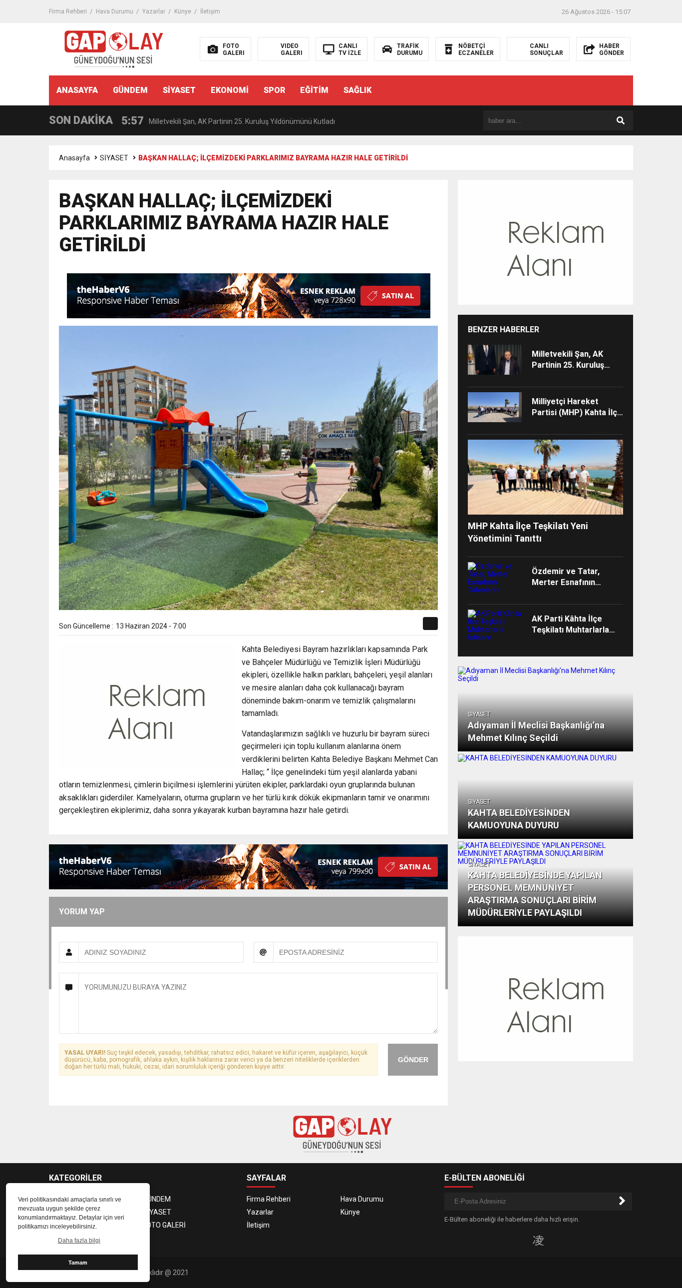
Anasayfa (74, 158)
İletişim (210, 11)
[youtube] (554, 1240)
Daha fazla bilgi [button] (79, 1240)
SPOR (274, 90)
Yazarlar (153, 11)
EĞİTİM (314, 90)
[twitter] (370, 627)
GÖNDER (413, 1060)
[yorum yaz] (415, 627)
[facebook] (358, 627)
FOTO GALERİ (164, 1225)
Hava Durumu (114, 11)
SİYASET (179, 90)
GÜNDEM (130, 90)
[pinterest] (393, 627)
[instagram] (538, 1240)
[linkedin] (381, 627)
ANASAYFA (77, 90)
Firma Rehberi (68, 11)
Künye (182, 11)
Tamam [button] (77, 1263)
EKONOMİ (230, 90)
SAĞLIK (357, 90)
